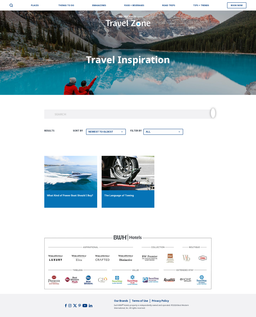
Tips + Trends (201, 5)
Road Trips (168, 5)
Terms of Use (140, 300)
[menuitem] (11, 5)
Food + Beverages (134, 5)
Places (35, 5)
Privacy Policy (160, 300)
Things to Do (66, 5)
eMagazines (99, 5)
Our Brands (121, 300)
